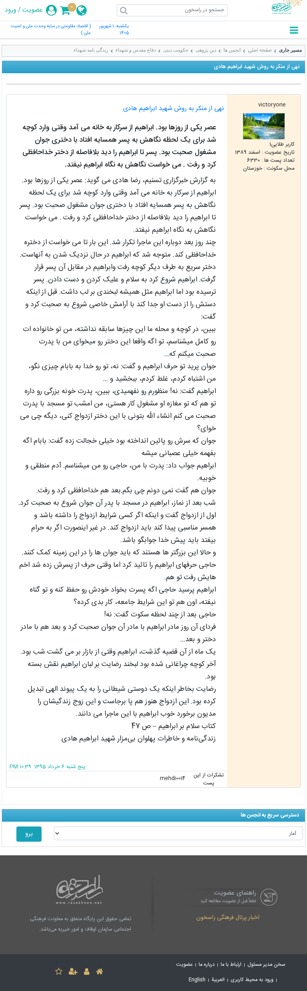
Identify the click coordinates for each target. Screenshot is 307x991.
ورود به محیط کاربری (252, 980)
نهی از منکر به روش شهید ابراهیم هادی (173, 108)
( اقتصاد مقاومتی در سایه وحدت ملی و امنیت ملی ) (51, 30)
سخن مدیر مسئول (266, 965)
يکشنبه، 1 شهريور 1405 (114, 30)
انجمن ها (232, 50)
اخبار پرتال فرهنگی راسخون (227, 918)
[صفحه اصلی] (99, 973)
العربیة (218, 980)
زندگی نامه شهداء (91, 50)
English (197, 980)
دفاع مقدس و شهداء (136, 50)
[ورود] (87, 973)
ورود (10, 10)
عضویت (32, 10)
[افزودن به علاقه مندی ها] (59, 973)
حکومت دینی (175, 50)
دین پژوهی (205, 50)
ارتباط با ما (231, 965)
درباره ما (207, 965)
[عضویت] (73, 973)
